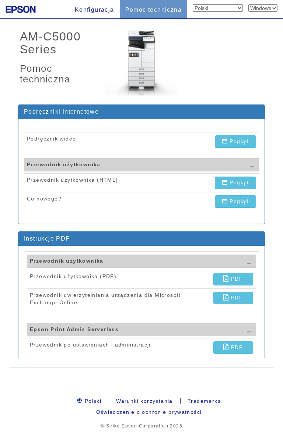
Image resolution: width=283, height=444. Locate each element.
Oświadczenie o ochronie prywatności (149, 412)
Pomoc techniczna (153, 10)
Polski (92, 401)
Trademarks (204, 401)
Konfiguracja (94, 10)
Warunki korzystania (144, 401)
